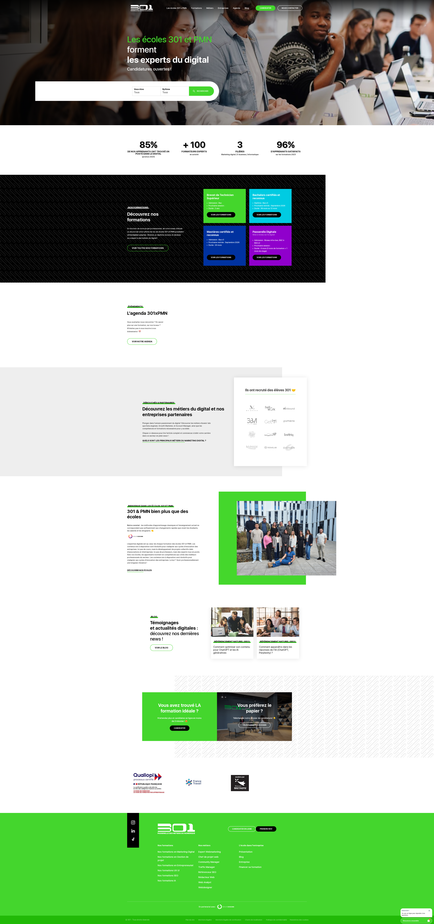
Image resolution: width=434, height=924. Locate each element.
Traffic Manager (206, 867)
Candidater (179, 728)
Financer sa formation (250, 867)
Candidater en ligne (242, 829)
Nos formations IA (167, 880)
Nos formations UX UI (168, 870)
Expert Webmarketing (209, 851)
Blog (247, 8)
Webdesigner (205, 887)
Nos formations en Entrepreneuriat (175, 865)
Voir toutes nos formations (148, 248)
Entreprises (223, 8)
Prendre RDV (266, 829)
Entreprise (244, 862)
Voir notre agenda (142, 341)
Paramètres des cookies (299, 920)
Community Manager (208, 862)
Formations (196, 8)
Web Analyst (204, 882)
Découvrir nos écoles (139, 570)
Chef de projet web (208, 857)
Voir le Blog (161, 647)
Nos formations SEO (168, 875)
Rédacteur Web (206, 877)
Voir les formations (221, 215)
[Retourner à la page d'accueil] (141, 8)
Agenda (236, 8)
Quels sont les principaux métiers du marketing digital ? (174, 441)
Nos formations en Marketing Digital (176, 851)
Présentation (245, 851)
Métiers (209, 8)
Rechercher (202, 91)
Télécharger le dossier (254, 725)
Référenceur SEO (207, 872)
